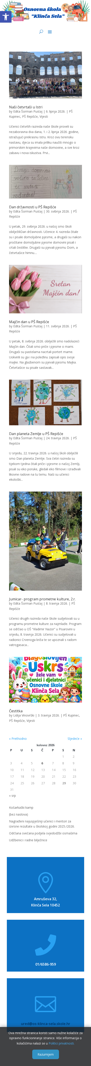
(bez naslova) (18, 814)
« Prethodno (18, 738)
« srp (12, 795)
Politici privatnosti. (61, 1043)
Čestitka (16, 711)
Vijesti (44, 116)
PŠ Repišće (30, 116)
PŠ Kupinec (71, 715)
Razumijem (46, 1054)
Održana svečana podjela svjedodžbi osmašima (43, 833)
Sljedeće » (75, 738)
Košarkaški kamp (21, 807)
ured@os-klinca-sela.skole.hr (45, 1023)
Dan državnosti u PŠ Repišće (32, 207)
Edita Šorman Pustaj (27, 111)
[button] (5, 17)
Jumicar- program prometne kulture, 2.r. (42, 599)
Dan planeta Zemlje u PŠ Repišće (36, 433)
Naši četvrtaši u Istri (25, 107)
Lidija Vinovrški (23, 715)
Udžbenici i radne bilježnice (28, 840)
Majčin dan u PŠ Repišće (29, 321)
